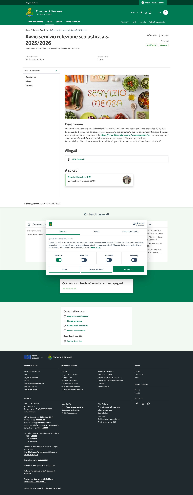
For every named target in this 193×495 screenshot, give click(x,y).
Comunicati (139, 374)
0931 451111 (42, 427)
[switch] (84, 260)
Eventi (137, 390)
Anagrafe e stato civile (69, 374)
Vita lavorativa (103, 386)
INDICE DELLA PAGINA (32, 71)
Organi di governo (31, 377)
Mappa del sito (30, 488)
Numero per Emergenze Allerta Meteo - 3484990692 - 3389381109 (39, 480)
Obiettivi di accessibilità (107, 422)
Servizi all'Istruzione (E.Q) (79, 177)
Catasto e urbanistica (69, 380)
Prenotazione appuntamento (73, 407)
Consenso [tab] (63, 231)
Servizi (59, 21)
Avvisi (137, 377)
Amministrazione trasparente (109, 407)
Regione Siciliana (32, 3)
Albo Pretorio (103, 404)
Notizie (137, 371)
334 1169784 (31, 441)
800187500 (28, 449)
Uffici (26, 374)
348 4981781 (31, 438)
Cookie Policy (95, 247)
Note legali (102, 416)
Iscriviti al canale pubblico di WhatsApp (39, 465)
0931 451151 (31, 436)
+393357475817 (44, 422)
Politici (26, 380)
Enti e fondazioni (30, 386)
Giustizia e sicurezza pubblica (72, 389)
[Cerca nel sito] (165, 12)
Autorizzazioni (66, 377)
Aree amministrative (32, 371)
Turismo (101, 383)
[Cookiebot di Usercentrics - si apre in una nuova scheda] (134, 224)
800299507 (40, 419)
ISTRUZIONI (78, 159)
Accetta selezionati (96, 269)
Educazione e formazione (70, 386)
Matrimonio (125, 21)
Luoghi (137, 393)
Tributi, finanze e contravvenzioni (110, 380)
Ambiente (64, 371)
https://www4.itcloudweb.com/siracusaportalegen (125, 135)
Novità (49, 21)
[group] (41, 242)
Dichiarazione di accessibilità (109, 419)
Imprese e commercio (106, 371)
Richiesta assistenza (69, 413)
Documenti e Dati (30, 389)
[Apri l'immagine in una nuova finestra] (116, 97)
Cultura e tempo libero (69, 383)
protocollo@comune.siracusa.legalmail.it (43, 425)
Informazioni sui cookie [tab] (130, 231)
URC (134, 21)
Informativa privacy (105, 410)
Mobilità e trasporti (105, 374)
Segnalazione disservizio (71, 410)
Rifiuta (64, 269)
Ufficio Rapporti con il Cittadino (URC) (38, 417)
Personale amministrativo (34, 383)
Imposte (143, 21)
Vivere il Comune (72, 21)
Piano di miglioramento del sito (49, 488)
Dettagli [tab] (97, 231)
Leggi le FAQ (66, 404)
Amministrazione (35, 21)
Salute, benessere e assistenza (109, 377)
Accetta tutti (128, 269)
